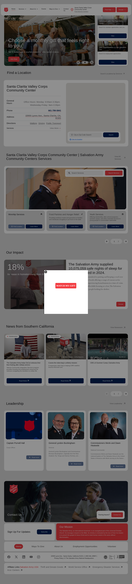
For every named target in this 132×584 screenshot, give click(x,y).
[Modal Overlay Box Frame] (66, 292)
